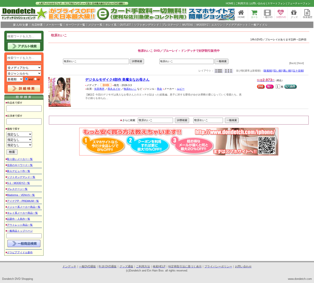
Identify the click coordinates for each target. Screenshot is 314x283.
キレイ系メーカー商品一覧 (22, 212)
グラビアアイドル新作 (20, 252)
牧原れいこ (130, 88)
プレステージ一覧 (17, 189)
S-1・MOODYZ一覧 (18, 183)
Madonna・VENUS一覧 (21, 195)
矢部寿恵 (99, 88)
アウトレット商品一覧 (20, 224)
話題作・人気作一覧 (18, 218)
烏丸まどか (114, 88)
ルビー (181, 88)
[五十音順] (298, 70)
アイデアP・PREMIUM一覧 (23, 200)
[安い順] (277, 70)
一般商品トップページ (20, 230)
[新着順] (267, 70)
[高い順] (287, 70)
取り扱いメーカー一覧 (20, 159)
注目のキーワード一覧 (20, 165)
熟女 (159, 88)
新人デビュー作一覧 (18, 171)
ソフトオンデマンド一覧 (21, 177)
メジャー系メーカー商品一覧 (23, 206)
